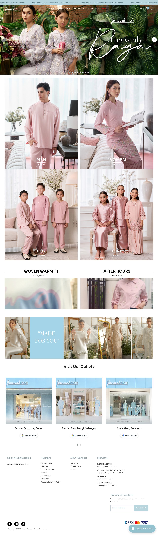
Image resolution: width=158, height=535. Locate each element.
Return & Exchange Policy (50, 482)
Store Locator (75, 466)
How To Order (46, 463)
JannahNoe (26, 529)
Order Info (46, 458)
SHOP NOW (41, 164)
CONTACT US (102, 458)
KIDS (74, 9)
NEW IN (52, 9)
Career (73, 469)
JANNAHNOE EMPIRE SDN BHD (19, 458)
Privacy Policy (46, 476)
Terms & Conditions (48, 469)
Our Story (74, 463)
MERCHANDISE (93, 9)
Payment (44, 473)
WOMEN (61, 9)
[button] (3, 39)
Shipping (44, 466)
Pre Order (45, 479)
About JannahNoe (78, 458)
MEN (68, 9)
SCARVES (82, 9)
